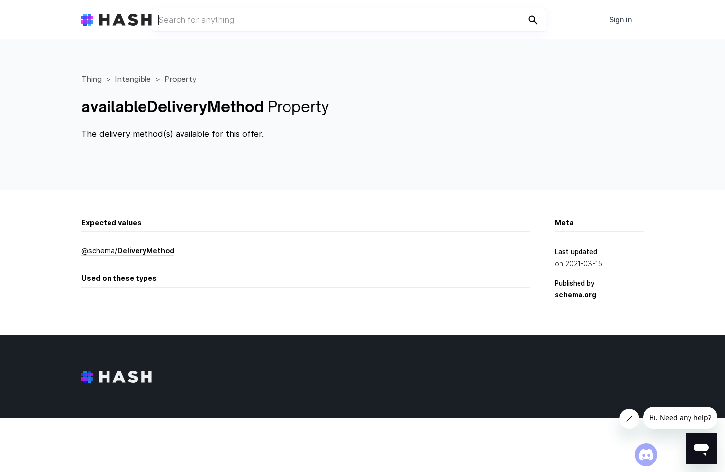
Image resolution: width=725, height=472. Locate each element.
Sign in (620, 19)
